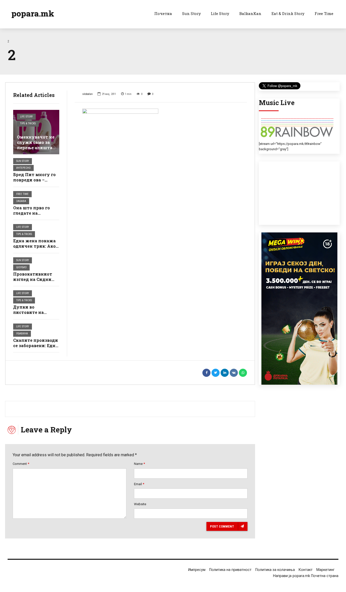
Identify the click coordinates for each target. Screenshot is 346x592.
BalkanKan (250, 13)
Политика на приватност (230, 570)
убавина (22, 333)
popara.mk (32, 13)
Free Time (324, 13)
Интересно (23, 168)
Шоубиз (21, 267)
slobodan (87, 94)
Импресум (196, 570)
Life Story (220, 13)
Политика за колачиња (275, 570)
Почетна (163, 13)
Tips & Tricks (28, 123)
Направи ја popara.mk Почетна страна (305, 576)
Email (139, 484)
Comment (21, 464)
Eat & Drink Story (288, 13)
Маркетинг (325, 570)
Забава (21, 201)
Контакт (306, 570)
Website (140, 504)
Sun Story (191, 13)
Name (139, 464)
